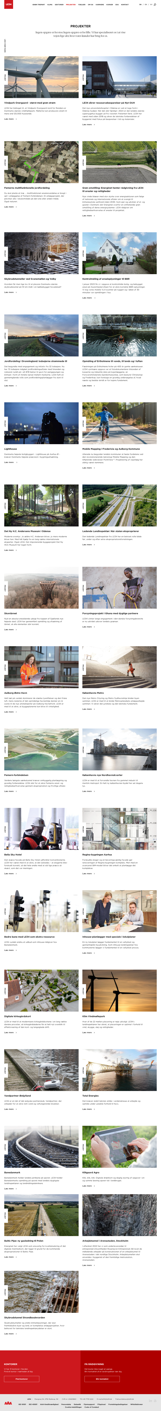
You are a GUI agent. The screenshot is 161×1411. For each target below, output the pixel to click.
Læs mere (9, 119)
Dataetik (77, 1404)
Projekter (71, 5)
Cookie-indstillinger (73, 1407)
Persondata (66, 1404)
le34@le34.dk (107, 1399)
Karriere (100, 5)
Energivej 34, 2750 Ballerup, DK (46, 1399)
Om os (90, 5)
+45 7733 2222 (87, 1399)
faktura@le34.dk (128, 1399)
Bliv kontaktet (102, 1379)
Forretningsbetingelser (118, 1404)
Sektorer (59, 5)
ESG (117, 5)
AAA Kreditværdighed (49, 1404)
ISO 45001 (33, 1404)
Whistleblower (136, 1404)
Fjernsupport (89, 1404)
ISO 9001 (22, 1404)
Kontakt (125, 5)
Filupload (101, 1404)
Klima (49, 5)
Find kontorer (22, 1379)
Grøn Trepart (38, 5)
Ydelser (81, 5)
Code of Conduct (92, 1407)
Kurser (109, 5)
